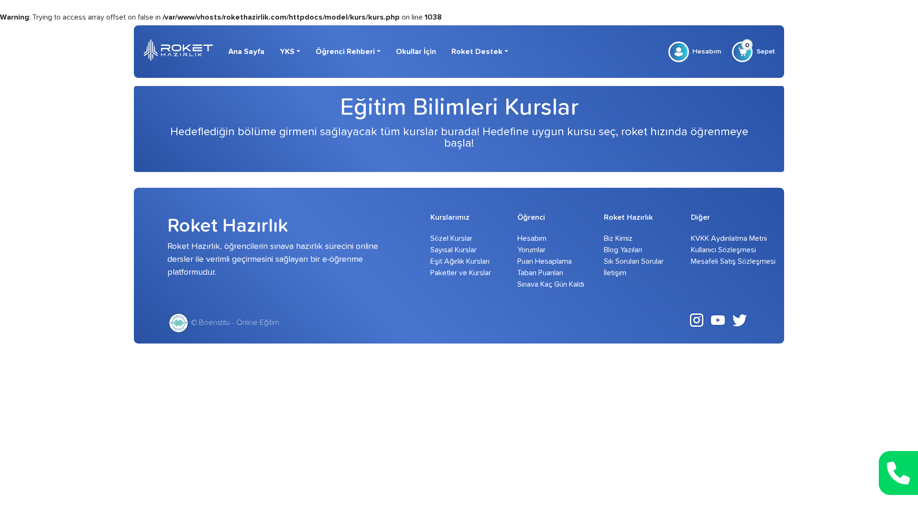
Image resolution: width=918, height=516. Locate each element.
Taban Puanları (540, 273)
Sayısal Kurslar (453, 250)
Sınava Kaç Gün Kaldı (547, 284)
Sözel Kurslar (451, 238)
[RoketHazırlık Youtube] (718, 319)
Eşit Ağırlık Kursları (460, 261)
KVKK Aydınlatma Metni (721, 238)
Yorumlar (531, 250)
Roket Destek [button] (477, 51)
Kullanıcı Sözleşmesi (721, 250)
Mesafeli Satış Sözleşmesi (721, 261)
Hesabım (706, 51)
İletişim (615, 273)
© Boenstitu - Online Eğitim (234, 322)
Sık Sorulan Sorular (634, 261)
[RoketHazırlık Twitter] (739, 319)
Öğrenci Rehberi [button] (345, 51)
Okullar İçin (416, 51)
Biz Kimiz (618, 238)
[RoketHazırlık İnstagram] (696, 319)
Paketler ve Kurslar (460, 273)
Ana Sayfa (246, 51)
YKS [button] (287, 51)
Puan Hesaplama (544, 261)
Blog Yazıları (623, 250)
